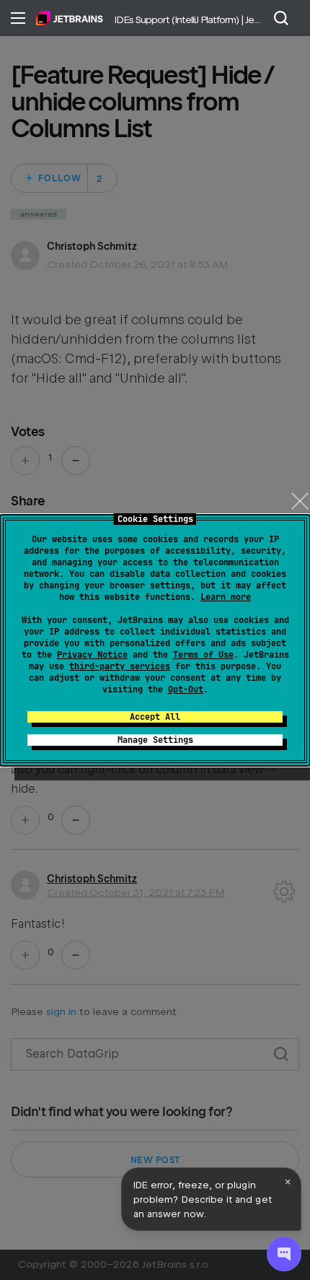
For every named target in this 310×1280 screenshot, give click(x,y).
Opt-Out (185, 689)
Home (69, 18)
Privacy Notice (92, 655)
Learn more (225, 597)
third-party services (119, 666)
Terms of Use (203, 655)
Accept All (155, 717)
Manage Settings (155, 740)
